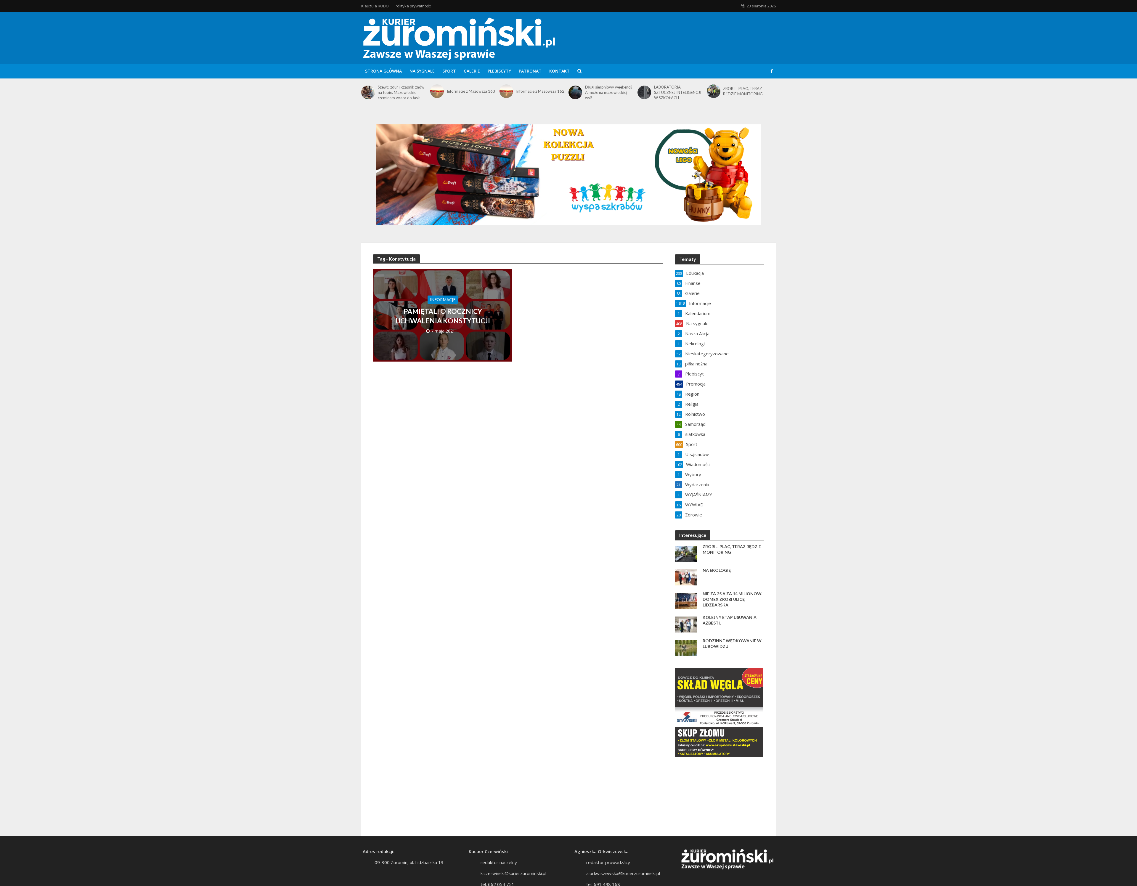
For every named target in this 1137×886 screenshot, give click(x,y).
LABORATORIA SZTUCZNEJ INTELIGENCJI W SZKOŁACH (677, 92)
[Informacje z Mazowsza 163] (437, 91)
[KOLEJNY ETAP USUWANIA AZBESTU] (686, 624)
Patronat (530, 71)
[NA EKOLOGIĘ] (686, 577)
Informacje (442, 299)
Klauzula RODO (375, 6)
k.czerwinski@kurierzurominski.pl (513, 873)
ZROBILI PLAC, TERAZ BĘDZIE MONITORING (743, 91)
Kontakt (559, 71)
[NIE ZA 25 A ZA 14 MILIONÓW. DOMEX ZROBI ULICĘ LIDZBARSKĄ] (686, 600)
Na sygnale (422, 71)
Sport (449, 71)
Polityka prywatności (413, 6)
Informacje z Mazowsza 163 (471, 91)
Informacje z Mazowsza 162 (540, 91)
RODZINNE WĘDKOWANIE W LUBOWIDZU (732, 643)
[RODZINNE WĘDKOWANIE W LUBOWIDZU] (686, 647)
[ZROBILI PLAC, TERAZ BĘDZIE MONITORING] (713, 91)
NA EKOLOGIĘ (717, 570)
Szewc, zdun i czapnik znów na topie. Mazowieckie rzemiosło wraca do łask (401, 92)
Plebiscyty (499, 71)
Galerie (472, 71)
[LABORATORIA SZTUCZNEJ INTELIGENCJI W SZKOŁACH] (644, 92)
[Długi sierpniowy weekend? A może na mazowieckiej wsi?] (575, 92)
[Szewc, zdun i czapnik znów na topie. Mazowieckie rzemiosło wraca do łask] (368, 92)
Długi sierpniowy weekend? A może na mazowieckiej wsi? (608, 92)
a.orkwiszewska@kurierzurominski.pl (623, 873)
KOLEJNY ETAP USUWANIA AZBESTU (730, 620)
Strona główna (383, 71)
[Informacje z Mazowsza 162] (506, 91)
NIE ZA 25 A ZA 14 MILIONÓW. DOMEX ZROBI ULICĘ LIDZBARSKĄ (732, 599)
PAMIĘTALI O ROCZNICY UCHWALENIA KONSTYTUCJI (443, 316)
